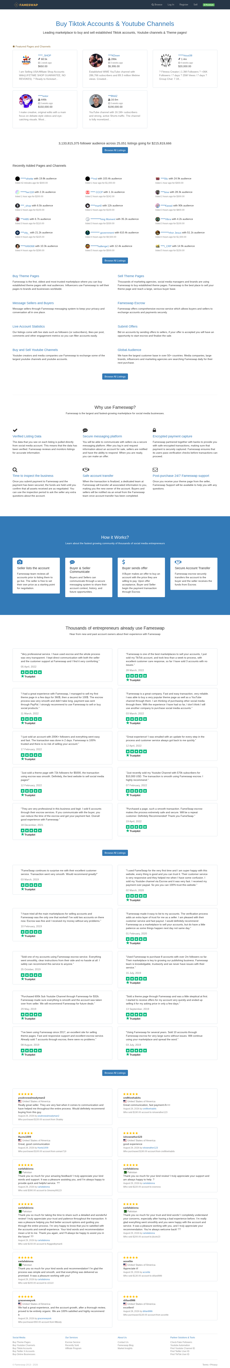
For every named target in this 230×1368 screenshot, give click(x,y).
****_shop (25, 205)
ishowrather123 (150, 1148)
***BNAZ (113, 96)
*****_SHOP (44, 55)
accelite (146, 1272)
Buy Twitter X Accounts (23, 1351)
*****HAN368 (27, 246)
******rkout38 (185, 55)
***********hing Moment (102, 219)
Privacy (213, 1364)
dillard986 (148, 1311)
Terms (205, 1364)
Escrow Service (72, 1342)
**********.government (102, 232)
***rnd (93, 178)
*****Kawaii (166, 205)
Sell (195, 4)
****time (164, 192)
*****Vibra (165, 219)
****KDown (114, 55)
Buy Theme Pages (26, 276)
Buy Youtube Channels (24, 1345)
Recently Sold (72, 1345)
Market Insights (125, 1348)
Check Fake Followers (181, 1342)
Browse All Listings (115, 150)
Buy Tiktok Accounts (22, 1348)
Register (184, 4)
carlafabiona (44, 1187)
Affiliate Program (73, 1348)
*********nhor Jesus (170, 232)
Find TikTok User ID (179, 1354)
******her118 (27, 192)
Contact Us (123, 1342)
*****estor (43, 96)
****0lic (164, 178)
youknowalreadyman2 (48, 1116)
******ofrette (26, 178)
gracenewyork (44, 1318)
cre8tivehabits (149, 1108)
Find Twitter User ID (179, 1351)
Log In (171, 4)
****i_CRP (165, 246)
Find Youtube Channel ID (182, 1348)
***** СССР (96, 192)
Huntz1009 (43, 1148)
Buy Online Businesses (24, 1354)
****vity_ (24, 232)
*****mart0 (96, 205)
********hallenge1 (99, 246)
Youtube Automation (180, 1345)
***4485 (24, 219)
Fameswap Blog (126, 1345)
